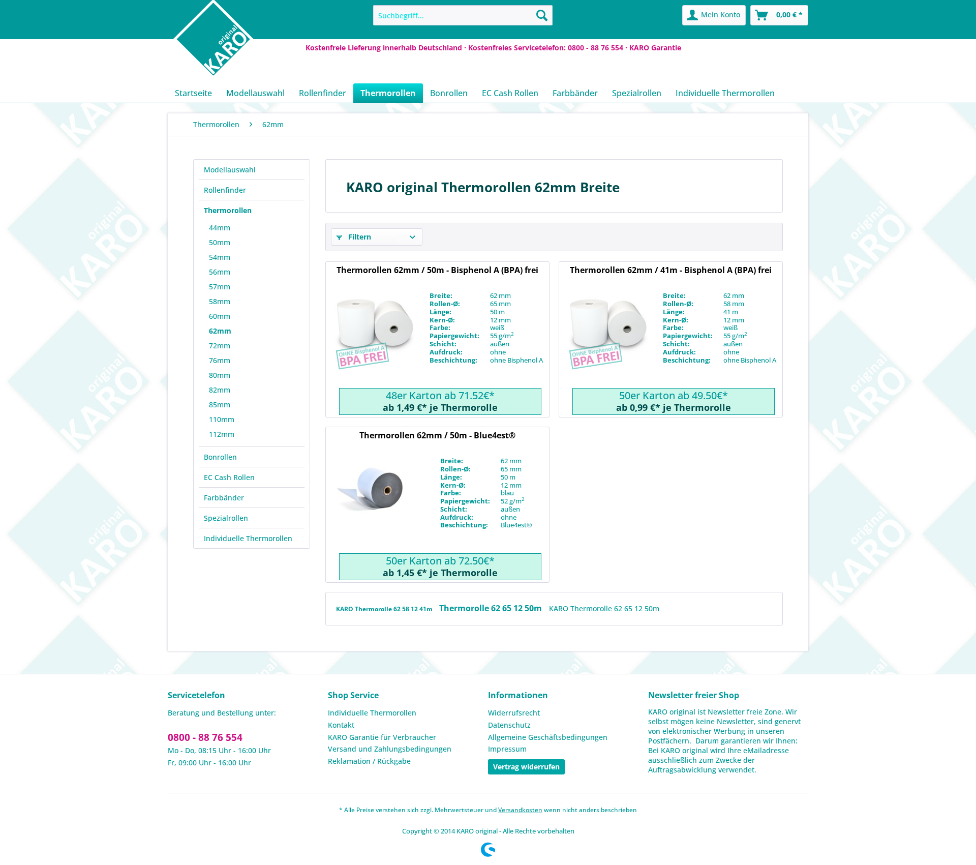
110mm (221, 419)
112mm (221, 434)
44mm (219, 227)
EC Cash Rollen (229, 477)
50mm (219, 242)
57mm (219, 286)
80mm (219, 375)
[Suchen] (542, 15)
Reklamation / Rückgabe (369, 761)
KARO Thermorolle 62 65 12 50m (604, 608)
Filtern (358, 237)
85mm (219, 404)
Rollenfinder (225, 190)
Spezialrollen (226, 518)
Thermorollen (228, 210)
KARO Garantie (655, 47)
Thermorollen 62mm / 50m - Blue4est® (437, 435)
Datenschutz (509, 725)
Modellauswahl (230, 169)
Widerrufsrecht (514, 713)
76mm (219, 360)
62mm (220, 331)
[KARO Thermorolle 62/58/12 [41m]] (607, 339)
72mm (219, 345)
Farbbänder (224, 497)
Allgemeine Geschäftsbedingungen (547, 737)
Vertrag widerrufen (526, 766)
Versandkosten (520, 810)
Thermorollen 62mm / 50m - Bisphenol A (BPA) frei (437, 270)
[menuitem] (463, 15)
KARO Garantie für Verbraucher (382, 737)
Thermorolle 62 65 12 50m (491, 608)
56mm (219, 272)
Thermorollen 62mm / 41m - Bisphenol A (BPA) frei (671, 270)
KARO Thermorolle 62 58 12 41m (385, 609)
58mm (219, 301)
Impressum (507, 749)
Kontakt (341, 725)
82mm (219, 390)
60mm (219, 316)
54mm (219, 257)
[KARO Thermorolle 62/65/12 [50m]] (374, 339)
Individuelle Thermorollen (248, 538)
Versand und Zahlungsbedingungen (389, 749)
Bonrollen (220, 457)
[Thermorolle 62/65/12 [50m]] (374, 505)
